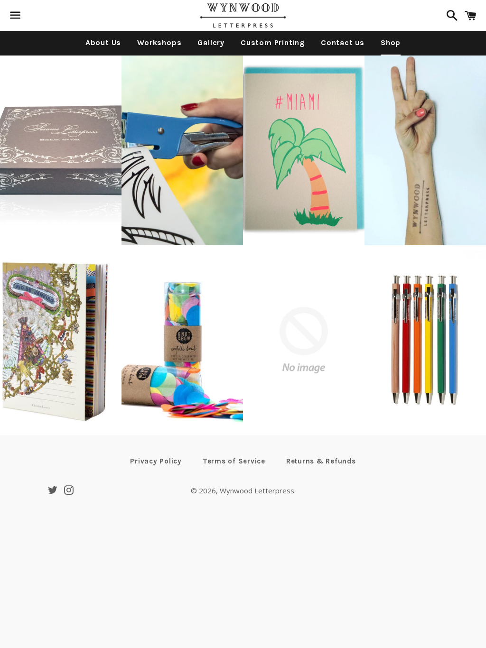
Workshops (159, 42)
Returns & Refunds (321, 461)
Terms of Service (234, 461)
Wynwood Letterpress (257, 490)
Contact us (342, 42)
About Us (103, 42)
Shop (391, 42)
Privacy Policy (156, 461)
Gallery (210, 42)
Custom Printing (273, 42)
